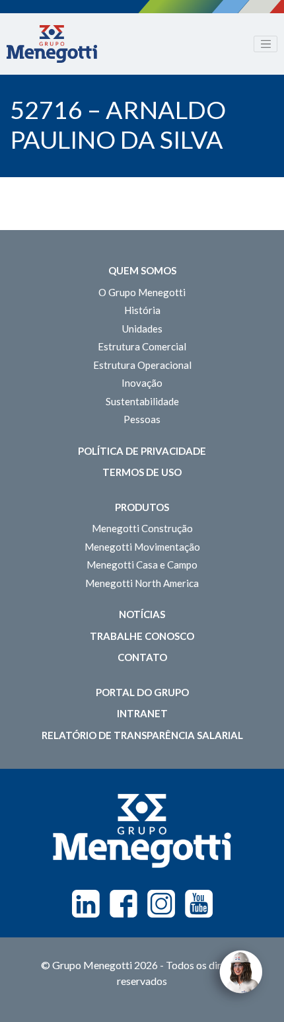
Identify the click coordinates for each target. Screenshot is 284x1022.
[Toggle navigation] (265, 44)
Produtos (142, 507)
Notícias (142, 614)
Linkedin (86, 904)
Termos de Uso (142, 472)
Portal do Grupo (142, 692)
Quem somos (142, 270)
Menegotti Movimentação (142, 547)
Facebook (123, 904)
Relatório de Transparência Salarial (142, 735)
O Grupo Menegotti (142, 292)
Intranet (142, 713)
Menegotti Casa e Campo (142, 564)
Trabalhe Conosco (142, 636)
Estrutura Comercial (142, 346)
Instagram (161, 904)
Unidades (142, 328)
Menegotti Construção (142, 528)
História (142, 310)
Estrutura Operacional (142, 365)
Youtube (199, 904)
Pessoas (142, 419)
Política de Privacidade (142, 451)
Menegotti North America (142, 583)
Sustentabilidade (142, 401)
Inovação (142, 383)
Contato (142, 657)
